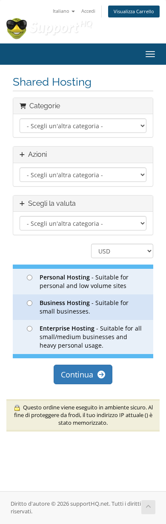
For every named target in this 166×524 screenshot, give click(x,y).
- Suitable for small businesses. (84, 307)
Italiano (62, 11)
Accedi (88, 11)
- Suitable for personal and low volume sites (84, 281)
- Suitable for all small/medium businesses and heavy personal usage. (91, 336)
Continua (79, 374)
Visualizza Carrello (134, 11)
